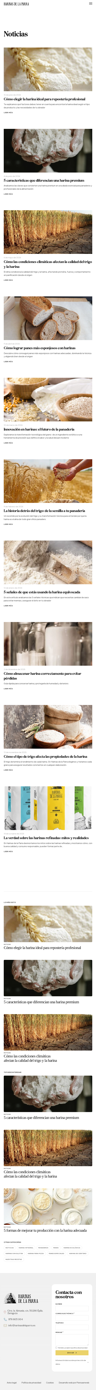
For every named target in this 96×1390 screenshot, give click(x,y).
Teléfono (60, 1323)
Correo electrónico (64, 1313)
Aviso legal (11, 1382)
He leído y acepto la (72, 1348)
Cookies (50, 1382)
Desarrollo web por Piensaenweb (74, 1382)
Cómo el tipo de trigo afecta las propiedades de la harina (45, 757)
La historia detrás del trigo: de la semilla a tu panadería (44, 511)
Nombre (59, 1304)
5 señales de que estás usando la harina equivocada (42, 592)
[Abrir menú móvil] (90, 3)
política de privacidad (79, 1348)
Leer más (8, 113)
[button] (72, 1362)
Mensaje (59, 1332)
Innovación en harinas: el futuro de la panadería (39, 429)
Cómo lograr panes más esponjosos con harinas (39, 348)
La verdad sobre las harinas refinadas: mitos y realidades (46, 838)
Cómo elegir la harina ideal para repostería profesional (44, 99)
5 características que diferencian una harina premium (44, 181)
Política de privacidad (31, 1382)
